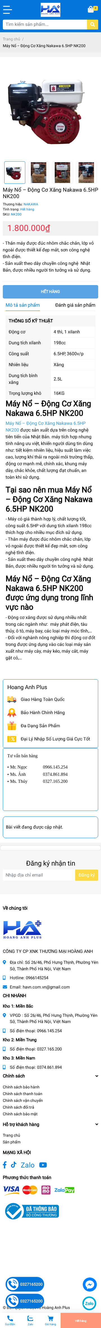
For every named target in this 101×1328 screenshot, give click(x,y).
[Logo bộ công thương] (31, 1211)
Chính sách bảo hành (21, 1087)
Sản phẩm (11, 1142)
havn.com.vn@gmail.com (46, 987)
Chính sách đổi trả (18, 1107)
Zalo (28, 1165)
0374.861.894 (49, 1067)
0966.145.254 (49, 1030)
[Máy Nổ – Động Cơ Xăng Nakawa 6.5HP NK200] (50, 109)
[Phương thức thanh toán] (39, 1190)
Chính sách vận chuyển (23, 1100)
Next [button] (92, 172)
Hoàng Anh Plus (56, 1307)
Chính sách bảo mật (20, 1114)
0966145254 (37, 977)
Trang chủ (11, 1135)
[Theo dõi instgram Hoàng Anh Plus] (43, 1165)
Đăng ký (87, 875)
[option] (50, 109)
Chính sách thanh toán (22, 1093)
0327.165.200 (49, 1049)
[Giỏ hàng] (91, 10)
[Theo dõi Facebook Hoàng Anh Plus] (4, 1165)
